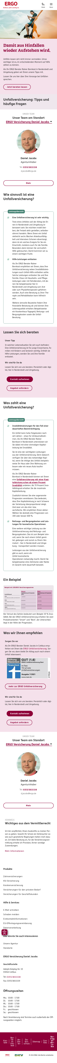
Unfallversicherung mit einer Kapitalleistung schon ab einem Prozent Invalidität (30, 482)
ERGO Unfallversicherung (35, 649)
